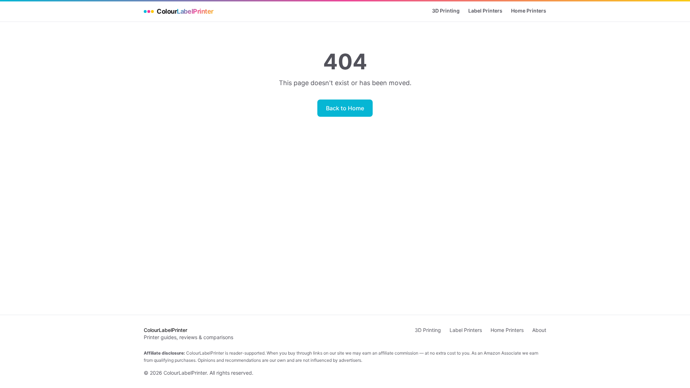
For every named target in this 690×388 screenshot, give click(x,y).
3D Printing (446, 11)
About (539, 330)
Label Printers (485, 11)
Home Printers (528, 11)
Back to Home (345, 108)
